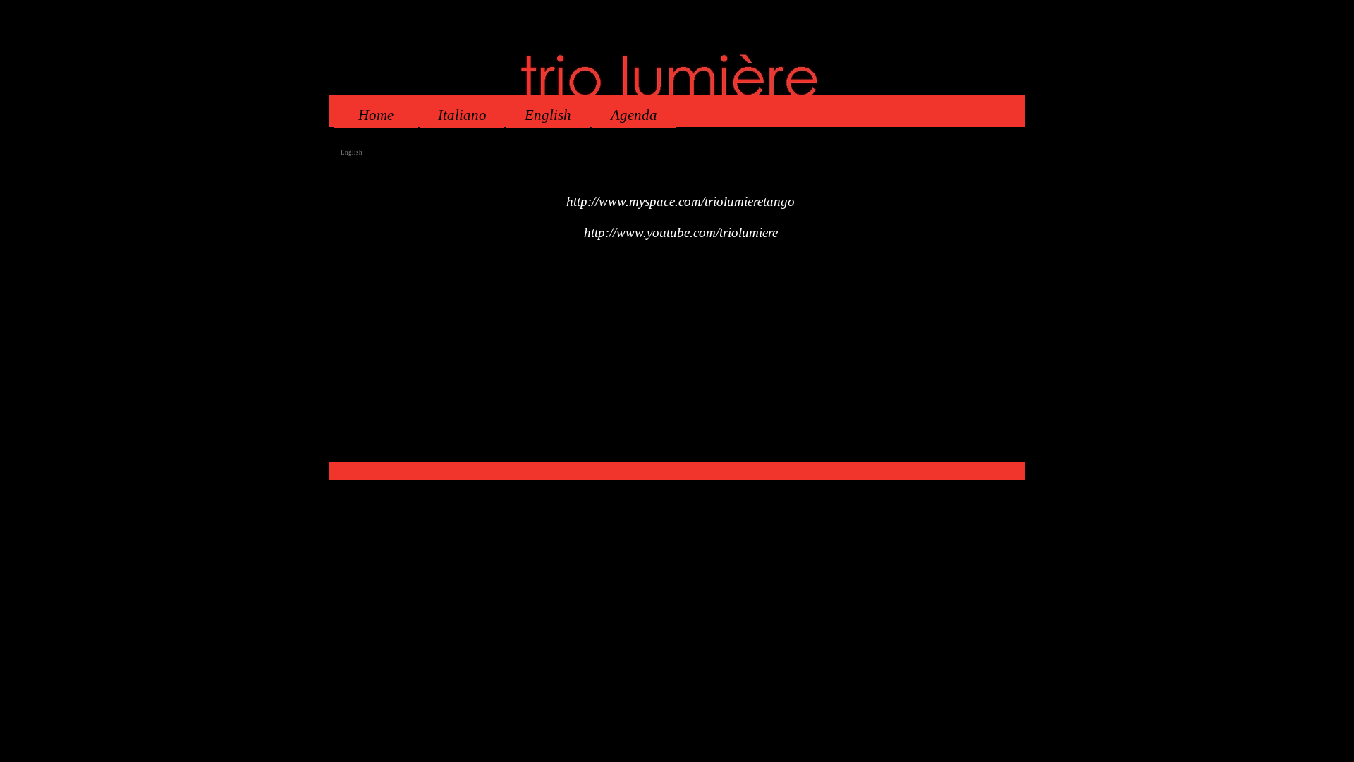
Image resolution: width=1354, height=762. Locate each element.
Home (376, 115)
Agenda (634, 115)
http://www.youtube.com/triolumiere (681, 232)
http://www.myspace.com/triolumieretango (680, 201)
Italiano (462, 115)
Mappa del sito (737, 456)
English (548, 115)
